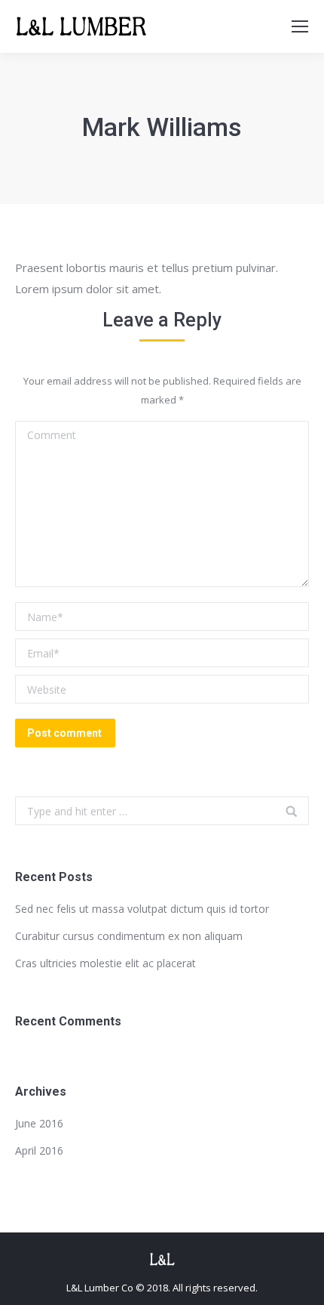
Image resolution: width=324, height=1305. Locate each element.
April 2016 (39, 1150)
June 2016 (39, 1123)
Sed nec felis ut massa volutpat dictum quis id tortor (142, 908)
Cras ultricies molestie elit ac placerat (105, 963)
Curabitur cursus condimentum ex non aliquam (129, 936)
